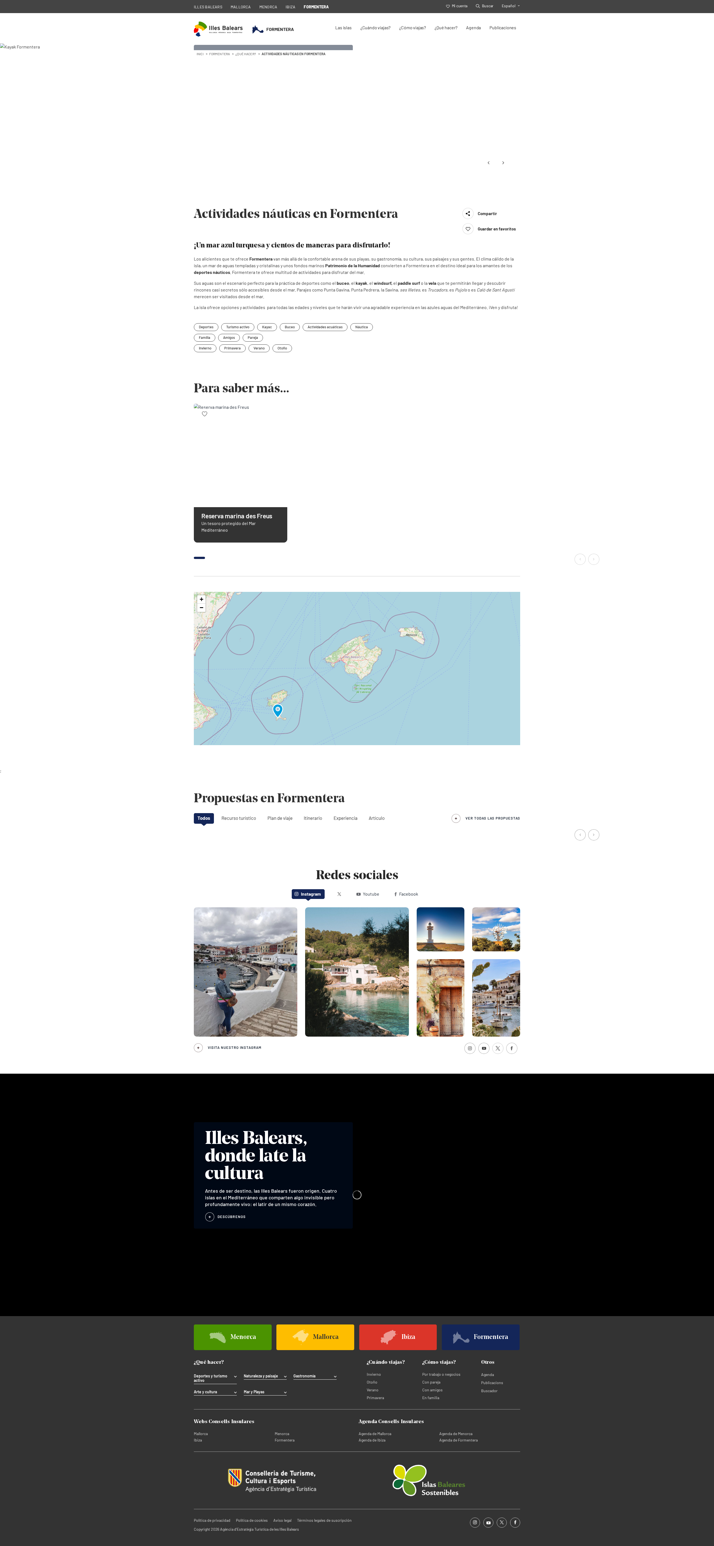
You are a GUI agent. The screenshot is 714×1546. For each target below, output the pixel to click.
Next (503, 163)
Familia (204, 337)
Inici (200, 54)
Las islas (343, 27)
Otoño (282, 348)
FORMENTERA (316, 6)
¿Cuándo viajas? (375, 27)
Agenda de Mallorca (375, 1433)
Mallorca (201, 1433)
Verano (259, 348)
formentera (219, 54)
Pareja (253, 337)
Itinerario (313, 818)
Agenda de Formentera (458, 1440)
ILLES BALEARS (208, 6)
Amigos (229, 337)
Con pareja (431, 1382)
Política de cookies (252, 1520)
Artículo (377, 818)
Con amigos (432, 1389)
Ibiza (198, 1440)
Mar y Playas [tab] (254, 1392)
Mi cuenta (459, 5)
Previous (489, 163)
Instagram (311, 893)
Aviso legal (282, 1520)
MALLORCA (241, 6)
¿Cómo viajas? (412, 27)
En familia (430, 1397)
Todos (203, 818)
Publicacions (492, 1382)
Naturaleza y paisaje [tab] (261, 1376)
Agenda (473, 27)
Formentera (285, 1440)
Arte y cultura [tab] (205, 1392)
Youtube (371, 893)
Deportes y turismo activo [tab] (210, 1378)
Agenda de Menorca (455, 1433)
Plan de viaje (280, 818)
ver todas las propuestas (492, 818)
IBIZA (290, 6)
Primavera (232, 348)
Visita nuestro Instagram (234, 1047)
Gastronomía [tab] (304, 1376)
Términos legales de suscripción (324, 1520)
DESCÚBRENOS (232, 1216)
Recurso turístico (238, 818)
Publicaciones (502, 27)
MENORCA (268, 6)
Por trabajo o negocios (441, 1374)
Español (508, 5)
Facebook (408, 893)
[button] (581, 560)
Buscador (489, 1390)
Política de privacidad (212, 1520)
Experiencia (346, 818)
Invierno (205, 348)
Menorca (282, 1433)
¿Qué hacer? (446, 27)
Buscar (487, 5)
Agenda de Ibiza (372, 1440)
